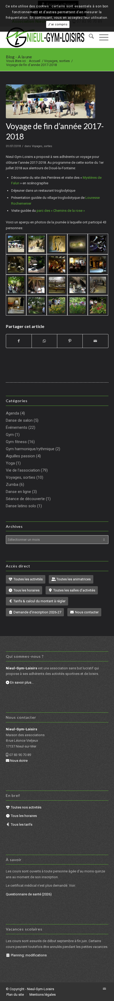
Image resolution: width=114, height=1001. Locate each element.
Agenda (12, 413)
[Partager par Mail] (95, 341)
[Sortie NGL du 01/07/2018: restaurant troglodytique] (36, 264)
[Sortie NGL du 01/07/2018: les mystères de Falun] (50, 101)
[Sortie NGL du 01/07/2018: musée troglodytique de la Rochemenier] (16, 285)
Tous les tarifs (21, 824)
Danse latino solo (21, 506)
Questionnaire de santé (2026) (29, 894)
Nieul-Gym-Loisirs (40, 989)
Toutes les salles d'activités (73, 590)
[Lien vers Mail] (104, 989)
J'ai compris (57, 24)
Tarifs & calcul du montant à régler (39, 601)
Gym (10, 434)
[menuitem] (89, 37)
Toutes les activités (28, 579)
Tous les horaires (26, 590)
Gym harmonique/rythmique (30, 449)
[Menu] (101, 37)
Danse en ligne (18, 491)
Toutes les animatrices (73, 579)
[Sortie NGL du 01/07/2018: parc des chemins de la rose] (36, 305)
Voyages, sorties (42, 146)
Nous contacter (86, 612)
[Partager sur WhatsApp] (44, 341)
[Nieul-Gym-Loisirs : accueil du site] (47, 37)
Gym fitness (16, 441)
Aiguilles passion (20, 456)
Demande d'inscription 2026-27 (37, 612)
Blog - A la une (19, 56)
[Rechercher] (89, 37)
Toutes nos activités (25, 807)
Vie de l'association (23, 470)
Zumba (12, 484)
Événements (16, 427)
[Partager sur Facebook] (19, 341)
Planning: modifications (28, 955)
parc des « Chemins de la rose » (61, 211)
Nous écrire (18, 761)
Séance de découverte (25, 498)
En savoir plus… (21, 682)
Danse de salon (19, 420)
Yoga (10, 463)
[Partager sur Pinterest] (69, 341)
